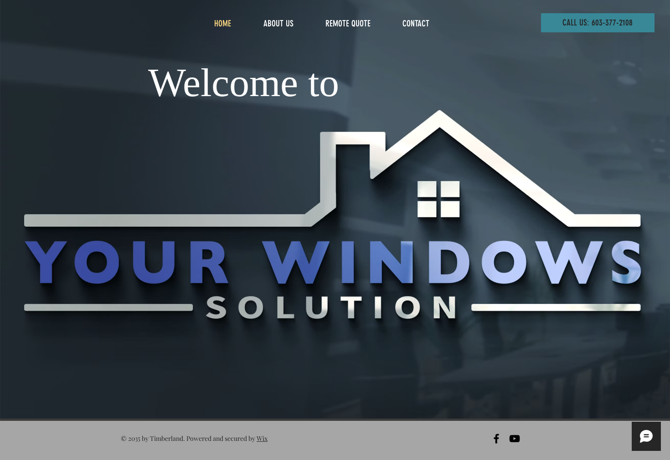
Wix (262, 438)
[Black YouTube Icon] (514, 438)
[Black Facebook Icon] (496, 438)
